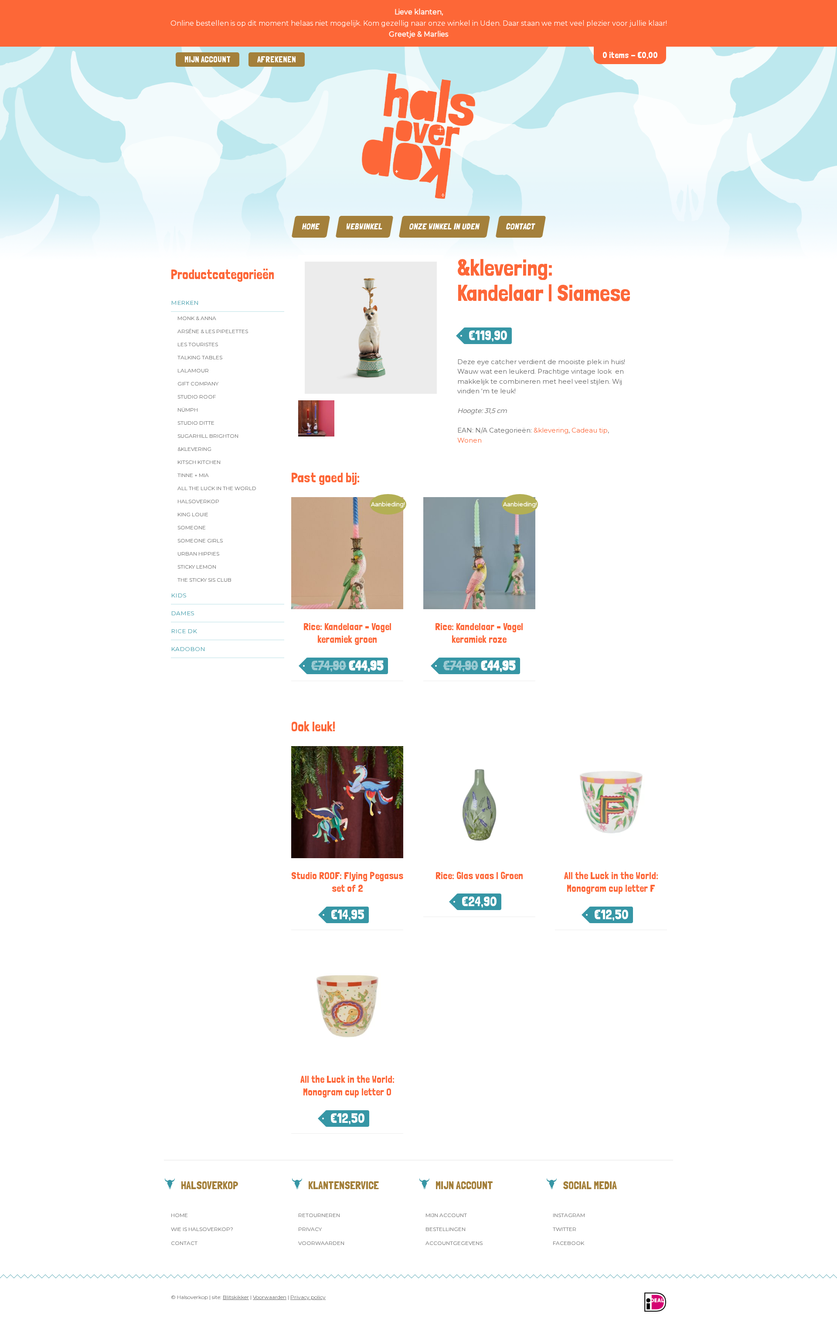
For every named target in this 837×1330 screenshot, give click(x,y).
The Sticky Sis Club (204, 579)
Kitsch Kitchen (199, 462)
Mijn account (207, 60)
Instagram (569, 1215)
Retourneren (319, 1215)
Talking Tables (199, 357)
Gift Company (197, 383)
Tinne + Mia (193, 475)
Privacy (310, 1229)
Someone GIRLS (200, 540)
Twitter (564, 1229)
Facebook (568, 1243)
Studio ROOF (196, 396)
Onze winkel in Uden (444, 227)
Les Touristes (197, 344)
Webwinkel (364, 227)
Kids (179, 595)
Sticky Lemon (196, 566)
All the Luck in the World (216, 488)
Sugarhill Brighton (207, 436)
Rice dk (184, 630)
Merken (185, 302)
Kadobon (188, 648)
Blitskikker (236, 1297)
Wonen (469, 440)
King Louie (192, 514)
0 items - (630, 55)
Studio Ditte (195, 422)
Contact (520, 227)
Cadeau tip (590, 430)
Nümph (187, 409)
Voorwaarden (321, 1243)
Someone (191, 527)
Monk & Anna (196, 318)
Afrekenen (276, 60)
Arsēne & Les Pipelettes (212, 331)
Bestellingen (445, 1229)
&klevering (194, 449)
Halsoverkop (198, 501)
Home (310, 227)
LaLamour (193, 370)
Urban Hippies (198, 553)
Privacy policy (308, 1297)
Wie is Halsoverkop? (202, 1229)
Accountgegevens (454, 1243)
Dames (182, 613)
